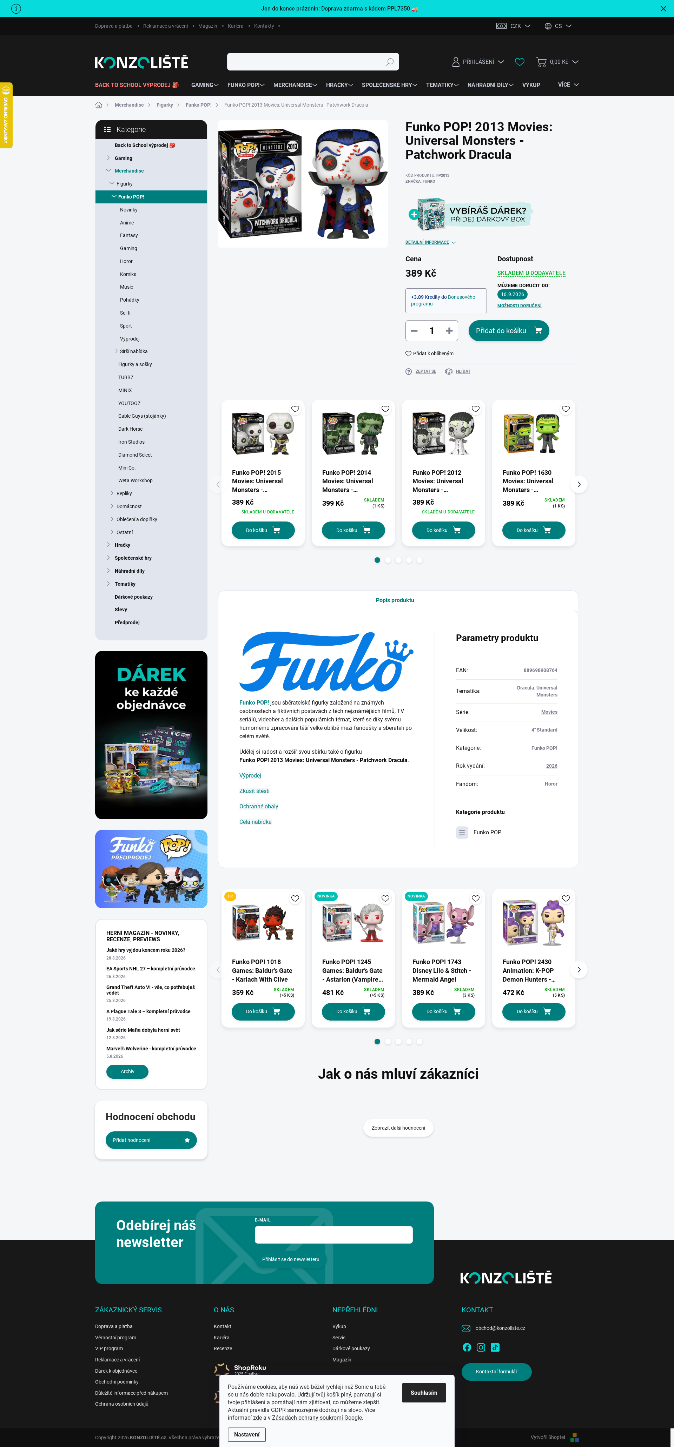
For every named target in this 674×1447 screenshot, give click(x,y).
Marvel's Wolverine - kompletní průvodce (151, 1048)
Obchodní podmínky (117, 1382)
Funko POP (487, 832)
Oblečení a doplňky (137, 519)
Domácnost (129, 506)
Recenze (223, 1348)
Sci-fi (125, 313)
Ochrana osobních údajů (121, 1404)
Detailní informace (427, 242)
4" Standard (544, 730)
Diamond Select (135, 455)
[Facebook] (467, 1346)
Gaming (123, 158)
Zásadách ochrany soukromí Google (317, 1417)
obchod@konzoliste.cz (500, 1328)
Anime (127, 223)
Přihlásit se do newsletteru (290, 1259)
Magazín (207, 26)
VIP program (109, 1348)
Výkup (339, 1326)
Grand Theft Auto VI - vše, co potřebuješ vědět (150, 989)
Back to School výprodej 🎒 (145, 145)
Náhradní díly (130, 571)
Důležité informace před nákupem (131, 1393)
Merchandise (129, 171)
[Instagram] (481, 1346)
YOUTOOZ (129, 403)
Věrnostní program (115, 1337)
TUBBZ (125, 377)
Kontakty (264, 26)
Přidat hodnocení (131, 1140)
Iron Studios (131, 442)
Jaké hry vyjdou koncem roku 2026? (145, 950)
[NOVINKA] (353, 923)
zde (257, 1417)
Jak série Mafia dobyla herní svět (143, 1030)
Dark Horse (130, 429)
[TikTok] (495, 1346)
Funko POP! (131, 197)
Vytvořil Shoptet (548, 1437)
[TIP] (263, 923)
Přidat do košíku (501, 331)
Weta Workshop (135, 480)
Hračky (122, 545)
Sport (126, 326)
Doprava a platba (114, 26)
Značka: (420, 181)
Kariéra (236, 26)
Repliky (124, 493)
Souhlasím (424, 1392)
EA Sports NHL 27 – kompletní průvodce (150, 968)
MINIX (125, 390)
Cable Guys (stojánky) (142, 416)
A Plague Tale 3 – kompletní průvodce (148, 1011)
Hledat (390, 62)
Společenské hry (133, 558)
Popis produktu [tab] (395, 600)
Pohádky (129, 300)
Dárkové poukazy (134, 597)
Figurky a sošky (135, 364)
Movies (549, 712)
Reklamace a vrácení (165, 26)
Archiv (127, 1071)
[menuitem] (139, 85)
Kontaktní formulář (496, 1371)
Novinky (129, 210)
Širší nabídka (134, 351)
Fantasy (129, 235)
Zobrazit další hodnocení (398, 1128)
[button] (377, 560)
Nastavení (246, 1434)
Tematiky (125, 584)
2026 (551, 766)
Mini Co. (127, 468)
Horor (126, 261)
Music (126, 287)
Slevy (121, 609)
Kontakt (222, 1326)
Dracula (525, 688)
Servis (338, 1337)
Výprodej (129, 339)
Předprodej (127, 622)
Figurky (125, 184)
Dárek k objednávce (116, 1371)
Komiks (128, 274)
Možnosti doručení (519, 305)
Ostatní (125, 532)
